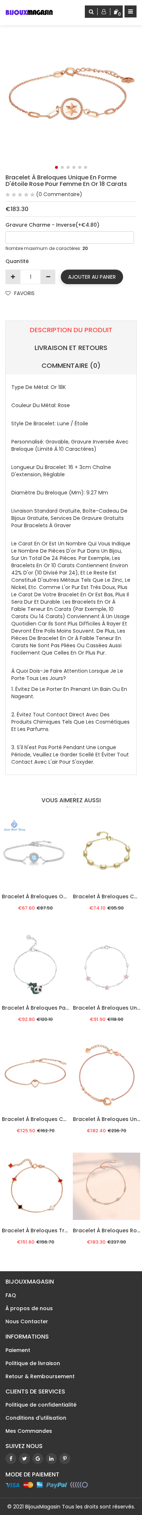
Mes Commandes (28, 1431)
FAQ (10, 1295)
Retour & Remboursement (40, 1376)
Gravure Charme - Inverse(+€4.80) (52, 224)
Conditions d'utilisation (35, 1417)
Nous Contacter (26, 1321)
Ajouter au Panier (92, 277)
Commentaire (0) (71, 365)
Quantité (17, 261)
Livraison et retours (71, 347)
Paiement (17, 1350)
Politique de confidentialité (40, 1404)
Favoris (24, 293)
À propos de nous (29, 1308)
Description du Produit (71, 329)
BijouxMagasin (42, 1506)
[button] (56, 167)
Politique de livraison (32, 1363)
